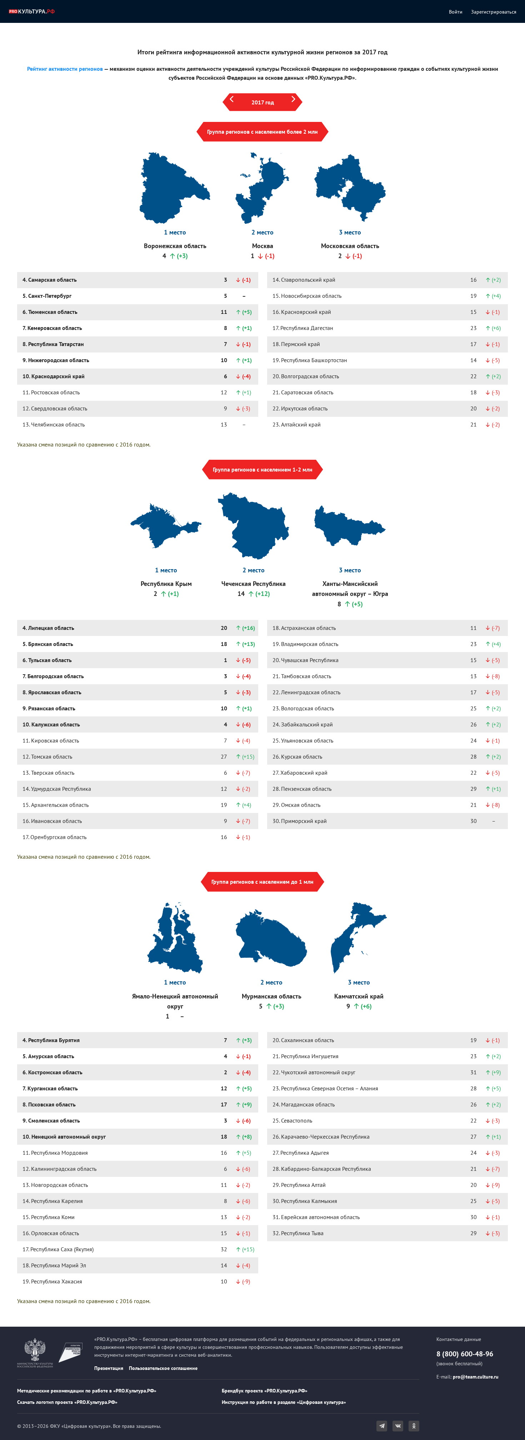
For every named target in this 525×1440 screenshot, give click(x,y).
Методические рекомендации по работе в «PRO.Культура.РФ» (86, 1390)
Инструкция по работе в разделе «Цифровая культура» (284, 1402)
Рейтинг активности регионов (65, 68)
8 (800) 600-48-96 (464, 1353)
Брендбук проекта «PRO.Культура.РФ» (265, 1390)
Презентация (108, 1368)
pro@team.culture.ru (476, 1377)
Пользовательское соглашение (163, 1368)
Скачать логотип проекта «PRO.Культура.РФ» (67, 1402)
